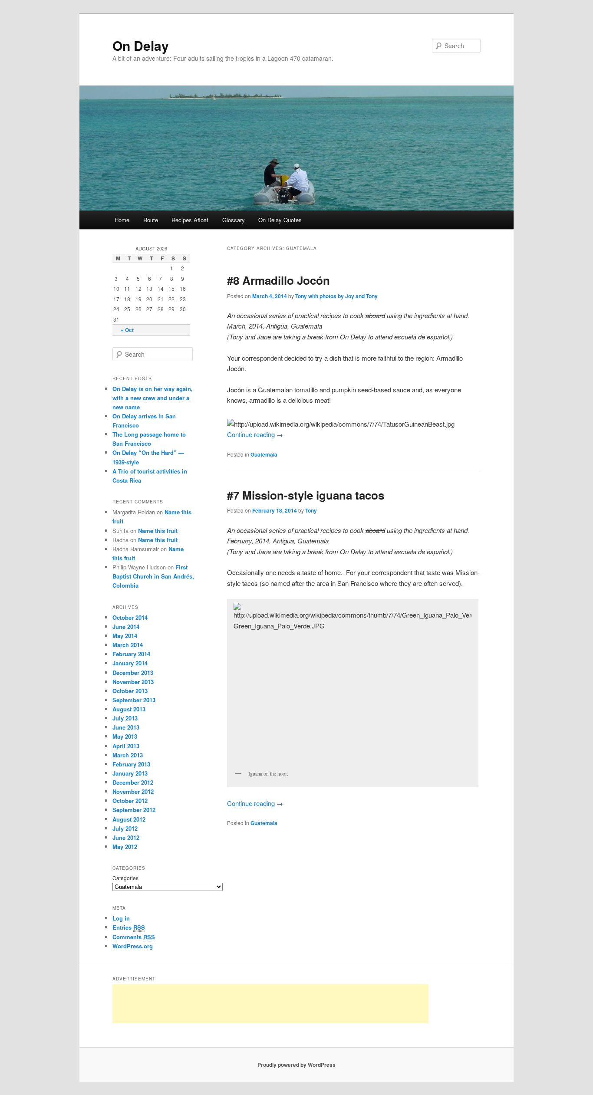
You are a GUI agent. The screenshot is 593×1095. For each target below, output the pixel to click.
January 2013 (130, 773)
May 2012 (124, 846)
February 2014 (131, 654)
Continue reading (255, 434)
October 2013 (130, 691)
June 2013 (125, 727)
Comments (133, 937)
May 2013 (124, 736)
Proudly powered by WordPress (296, 1065)
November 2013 (133, 681)
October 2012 (130, 800)
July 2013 (125, 718)
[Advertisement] (270, 1003)
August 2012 (128, 819)
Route (150, 220)
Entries (128, 927)
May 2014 (124, 635)
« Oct (127, 330)
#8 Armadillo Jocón (278, 280)
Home (122, 220)
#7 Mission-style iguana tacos (305, 495)
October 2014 (130, 617)
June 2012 (125, 837)
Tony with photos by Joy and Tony (336, 296)
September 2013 (133, 700)
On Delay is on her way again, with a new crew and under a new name (152, 398)
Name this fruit (158, 530)
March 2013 (127, 755)
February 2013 (131, 764)
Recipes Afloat (189, 220)
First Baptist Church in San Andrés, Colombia (153, 576)
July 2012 (125, 828)
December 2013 (132, 672)
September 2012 (133, 810)
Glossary (233, 220)
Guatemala (263, 454)
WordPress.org (132, 946)
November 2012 (133, 791)
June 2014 (125, 626)
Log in (121, 918)
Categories (125, 877)
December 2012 (132, 782)
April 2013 (125, 746)
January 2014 (130, 663)
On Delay (140, 45)
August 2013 (128, 709)
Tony (311, 510)
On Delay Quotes (280, 220)
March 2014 (127, 645)
